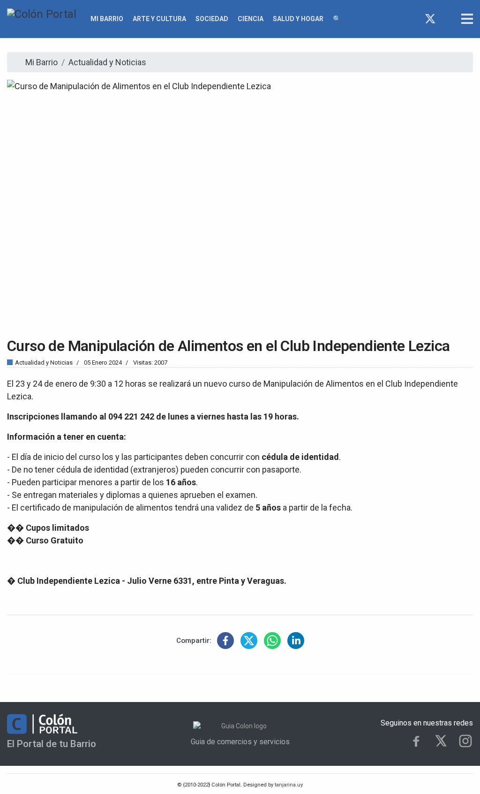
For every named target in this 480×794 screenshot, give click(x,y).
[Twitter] (430, 18)
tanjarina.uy (288, 785)
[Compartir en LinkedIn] (295, 640)
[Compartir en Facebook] (225, 640)
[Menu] (467, 19)
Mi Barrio (106, 19)
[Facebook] (413, 18)
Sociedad (211, 19)
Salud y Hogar (298, 19)
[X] (441, 741)
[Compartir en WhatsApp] (272, 640)
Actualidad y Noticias (44, 362)
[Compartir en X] (248, 640)
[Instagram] (447, 18)
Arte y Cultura (159, 19)
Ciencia (250, 19)
